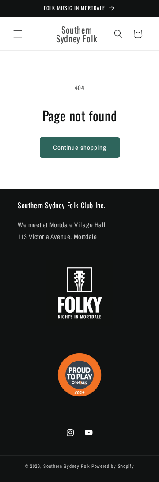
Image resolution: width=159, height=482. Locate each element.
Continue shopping (79, 147)
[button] (17, 34)
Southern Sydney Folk (66, 466)
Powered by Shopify (112, 466)
